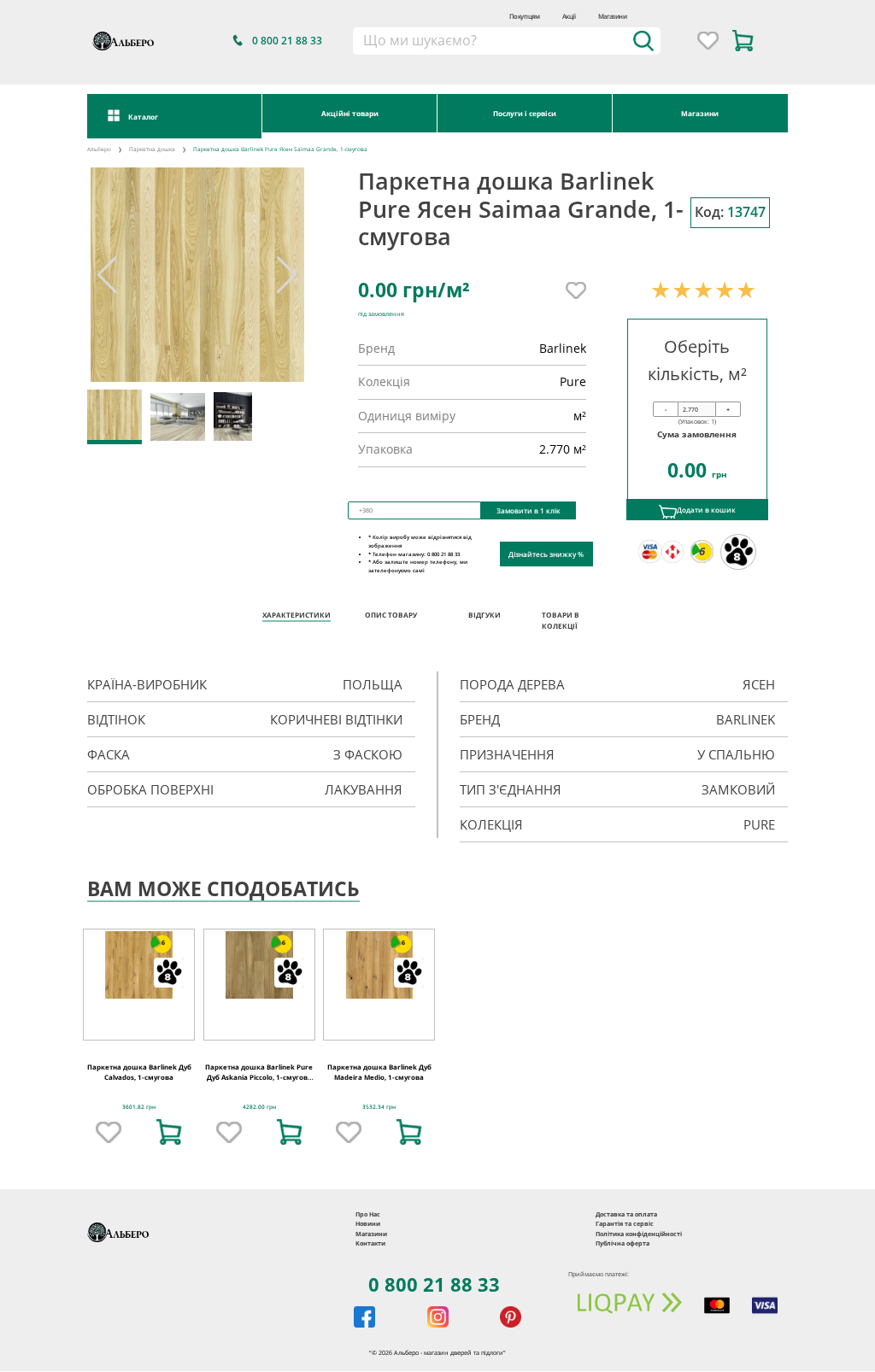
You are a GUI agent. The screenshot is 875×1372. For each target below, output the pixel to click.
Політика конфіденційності (639, 1233)
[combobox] (507, 41)
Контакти (370, 1243)
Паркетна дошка (152, 149)
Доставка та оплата (626, 1214)
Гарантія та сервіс (625, 1223)
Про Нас (367, 1214)
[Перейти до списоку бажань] (708, 40)
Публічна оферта (622, 1243)
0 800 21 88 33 (434, 1284)
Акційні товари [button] (350, 113)
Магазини (612, 16)
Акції (569, 16)
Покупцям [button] (524, 16)
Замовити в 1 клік (528, 510)
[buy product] (169, 1132)
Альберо (99, 149)
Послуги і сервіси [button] (524, 113)
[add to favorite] (108, 1132)
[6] (139, 964)
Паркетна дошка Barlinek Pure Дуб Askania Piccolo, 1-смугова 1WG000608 (259, 1078)
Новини (367, 1223)
